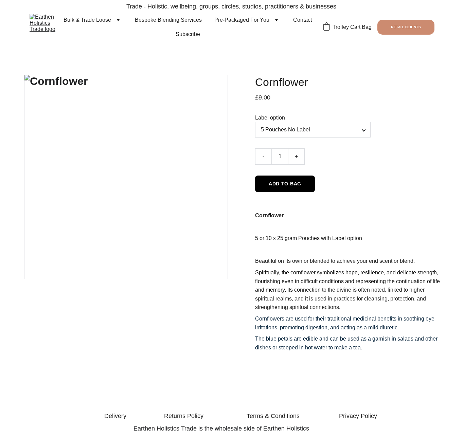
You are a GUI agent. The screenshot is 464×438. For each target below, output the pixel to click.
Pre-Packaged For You (241, 20)
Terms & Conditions (273, 416)
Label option (270, 118)
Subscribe (188, 34)
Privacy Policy (358, 416)
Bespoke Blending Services (168, 20)
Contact (302, 20)
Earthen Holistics (286, 428)
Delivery (115, 416)
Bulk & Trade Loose (87, 20)
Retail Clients (406, 27)
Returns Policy (183, 416)
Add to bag (285, 183)
